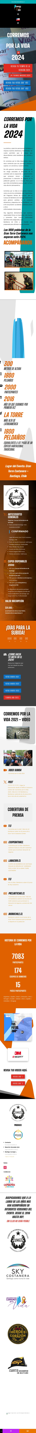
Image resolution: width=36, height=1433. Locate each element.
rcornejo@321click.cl (11, 1154)
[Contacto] (27, 1431)
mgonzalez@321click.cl (11, 1149)
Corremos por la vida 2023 (16, 773)
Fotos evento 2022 (12, 684)
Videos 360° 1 (18, 1076)
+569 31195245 (9, 1156)
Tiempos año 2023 (12, 697)
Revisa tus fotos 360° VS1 (17, 82)
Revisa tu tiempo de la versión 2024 (20, 68)
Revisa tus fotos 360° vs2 (17, 88)
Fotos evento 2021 (12, 677)
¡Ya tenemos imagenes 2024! (20, 75)
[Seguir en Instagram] (18, 23)
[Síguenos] (10, 1431)
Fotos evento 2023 (12, 691)
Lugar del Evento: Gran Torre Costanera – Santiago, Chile (18, 471)
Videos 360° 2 (18, 1083)
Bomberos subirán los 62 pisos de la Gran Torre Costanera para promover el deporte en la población (19, 919)
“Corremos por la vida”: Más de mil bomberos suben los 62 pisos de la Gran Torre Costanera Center (18, 831)
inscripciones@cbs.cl (18, 2)
